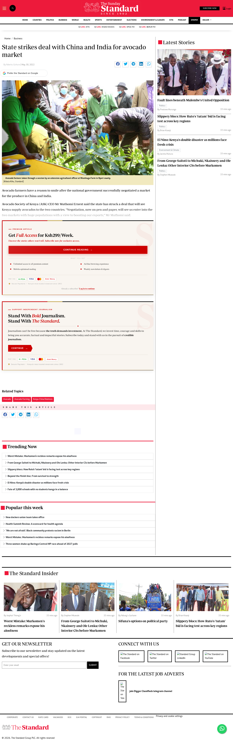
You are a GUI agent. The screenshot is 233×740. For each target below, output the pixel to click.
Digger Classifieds (143, 691)
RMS (109, 718)
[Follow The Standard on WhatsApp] (222, 729)
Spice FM (128, 27)
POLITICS (50, 20)
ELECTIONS (131, 20)
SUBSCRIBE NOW (209, 8)
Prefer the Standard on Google (22, 73)
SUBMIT (93, 665)
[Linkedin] (189, 656)
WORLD (75, 20)
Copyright (97, 718)
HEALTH (86, 20)
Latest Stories (179, 42)
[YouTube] (217, 656)
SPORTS (98, 20)
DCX (69, 718)
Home (7, 38)
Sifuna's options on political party (143, 621)
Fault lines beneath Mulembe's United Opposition (193, 100)
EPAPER (194, 20)
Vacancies (58, 718)
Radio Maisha (105, 27)
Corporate (12, 718)
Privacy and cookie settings (169, 716)
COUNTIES (37, 20)
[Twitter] (161, 656)
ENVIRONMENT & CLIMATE (153, 20)
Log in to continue (87, 288)
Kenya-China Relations (42, 399)
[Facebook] (133, 656)
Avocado (7, 399)
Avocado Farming (22, 399)
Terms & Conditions (144, 718)
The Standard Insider (33, 573)
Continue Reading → (78, 249)
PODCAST (182, 20)
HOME (25, 20)
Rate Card (43, 718)
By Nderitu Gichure (11, 65)
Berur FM (148, 27)
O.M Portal (81, 718)
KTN (171, 20)
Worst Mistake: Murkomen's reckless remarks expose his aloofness (24, 625)
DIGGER (206, 20)
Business (18, 38)
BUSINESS (63, 20)
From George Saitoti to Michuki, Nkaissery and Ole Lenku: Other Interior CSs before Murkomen (84, 625)
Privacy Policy (122, 718)
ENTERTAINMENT (114, 20)
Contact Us (28, 718)
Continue (19, 348)
